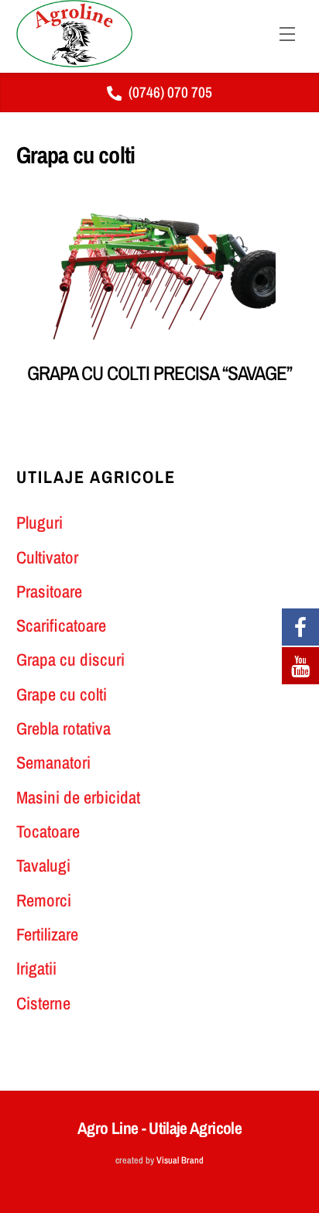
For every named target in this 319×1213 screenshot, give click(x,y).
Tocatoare (48, 831)
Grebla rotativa (63, 728)
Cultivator (47, 557)
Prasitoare (49, 591)
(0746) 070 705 (170, 92)
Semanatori (53, 762)
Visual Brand (180, 1160)
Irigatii (36, 968)
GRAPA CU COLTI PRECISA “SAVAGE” (159, 373)
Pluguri (39, 522)
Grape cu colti (61, 694)
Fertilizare (47, 934)
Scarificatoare (61, 625)
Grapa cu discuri (70, 659)
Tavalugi (43, 865)
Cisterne (43, 1003)
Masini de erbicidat (78, 797)
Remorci (43, 900)
